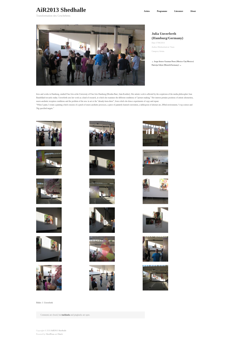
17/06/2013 (160, 43)
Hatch (60, 334)
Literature (178, 11)
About (193, 11)
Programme (162, 11)
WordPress (50, 334)
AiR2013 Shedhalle (61, 9)
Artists (147, 11)
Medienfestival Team (166, 47)
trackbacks (66, 315)
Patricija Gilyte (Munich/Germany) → (166, 65)
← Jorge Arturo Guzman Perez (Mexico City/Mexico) (173, 61)
